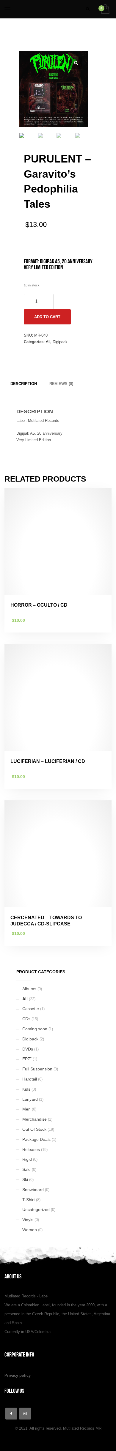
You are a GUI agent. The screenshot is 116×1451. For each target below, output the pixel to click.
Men (26, 1109)
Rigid (27, 1159)
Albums (29, 988)
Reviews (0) (61, 383)
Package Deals (36, 1139)
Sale (26, 1169)
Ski (25, 1179)
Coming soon (34, 1028)
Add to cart (47, 317)
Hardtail (29, 1079)
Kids (26, 1089)
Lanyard (30, 1099)
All (48, 342)
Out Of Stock (34, 1129)
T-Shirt (28, 1199)
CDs (26, 1018)
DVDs (27, 1049)
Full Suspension (37, 1069)
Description (23, 383)
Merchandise (34, 1119)
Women (29, 1229)
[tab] (23, 384)
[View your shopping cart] (105, 9)
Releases (31, 1149)
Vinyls (27, 1219)
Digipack (60, 342)
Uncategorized (36, 1209)
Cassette (30, 1008)
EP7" (27, 1058)
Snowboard (33, 1189)
